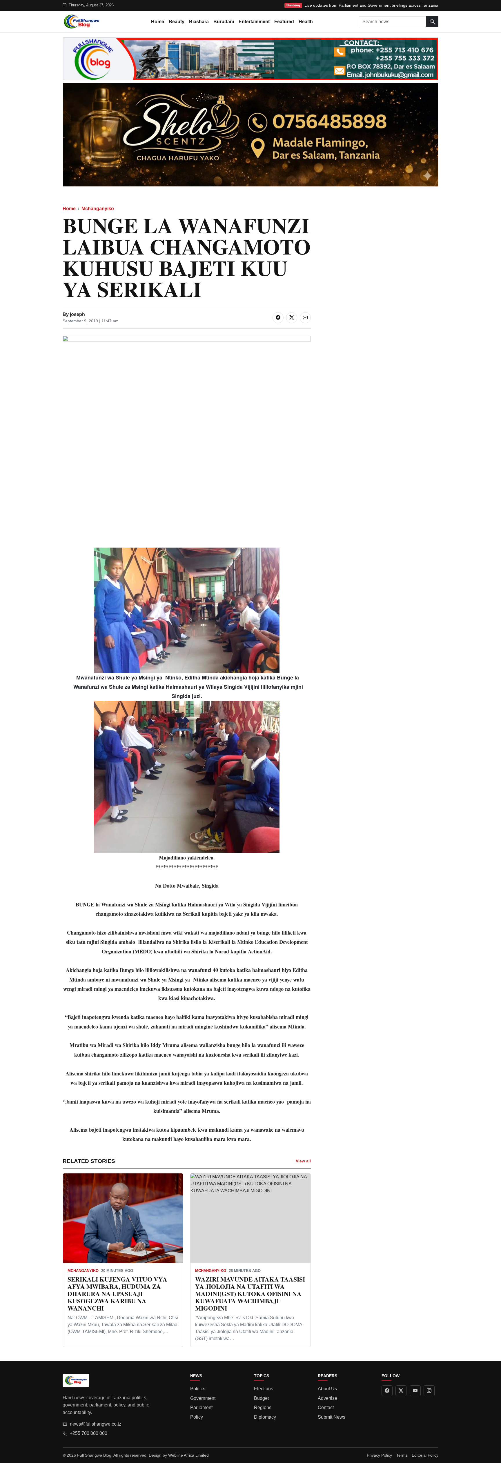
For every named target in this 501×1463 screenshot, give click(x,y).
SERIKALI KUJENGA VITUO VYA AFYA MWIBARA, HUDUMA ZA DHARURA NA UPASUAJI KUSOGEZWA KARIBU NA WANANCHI (117, 1293)
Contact (326, 1407)
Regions (262, 1407)
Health (306, 21)
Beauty (176, 21)
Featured (284, 21)
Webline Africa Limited (188, 1455)
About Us (327, 1388)
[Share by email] (305, 317)
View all (303, 1161)
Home (157, 21)
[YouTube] (415, 1390)
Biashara (199, 21)
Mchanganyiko (97, 208)
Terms (402, 1455)
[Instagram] (429, 1390)
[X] (400, 1390)
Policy (196, 1417)
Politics (197, 1388)
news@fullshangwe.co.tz (95, 1424)
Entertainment (254, 21)
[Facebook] (387, 1390)
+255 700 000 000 (88, 1433)
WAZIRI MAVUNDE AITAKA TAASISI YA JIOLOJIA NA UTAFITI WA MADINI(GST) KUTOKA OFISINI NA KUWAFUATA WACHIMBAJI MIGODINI (250, 1293)
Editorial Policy (425, 1455)
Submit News (331, 1417)
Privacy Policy (379, 1455)
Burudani (223, 21)
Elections (263, 1388)
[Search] (432, 21)
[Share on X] (291, 317)
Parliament (201, 1407)
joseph (77, 314)
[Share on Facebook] (278, 317)
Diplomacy (265, 1417)
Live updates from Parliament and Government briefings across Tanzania (371, 5)
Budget (261, 1398)
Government (202, 1398)
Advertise (327, 1398)
